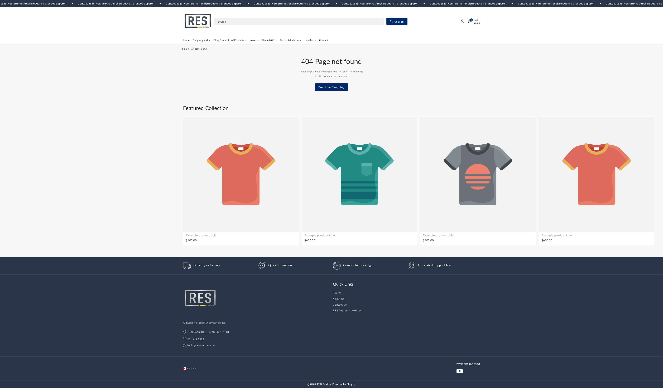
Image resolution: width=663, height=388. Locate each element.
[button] (474, 21)
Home (183, 48)
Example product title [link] (201, 235)
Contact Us (340, 304)
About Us (338, 298)
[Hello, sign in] (462, 21)
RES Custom (324, 384)
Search (399, 21)
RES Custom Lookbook (347, 310)
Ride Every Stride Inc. (212, 322)
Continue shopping (331, 87)
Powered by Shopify (344, 384)
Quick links (343, 283)
